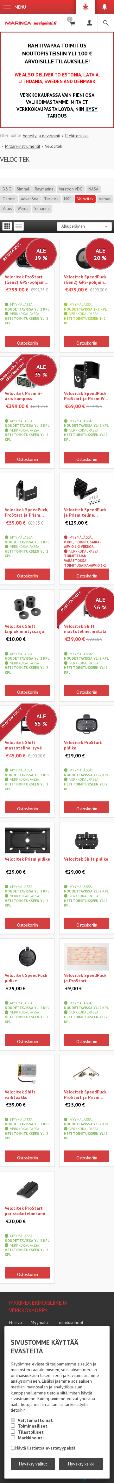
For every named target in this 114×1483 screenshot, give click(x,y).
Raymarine (44, 189)
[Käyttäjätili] (89, 23)
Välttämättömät (35, 1420)
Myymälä (39, 1322)
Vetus (7, 208)
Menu (20, 7)
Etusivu (15, 1322)
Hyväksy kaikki (81, 1464)
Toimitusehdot (70, 1322)
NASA (93, 189)
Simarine (42, 208)
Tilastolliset (31, 1432)
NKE (68, 199)
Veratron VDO (71, 189)
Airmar (105, 199)
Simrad (23, 189)
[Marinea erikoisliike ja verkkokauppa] (31, 23)
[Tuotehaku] (106, 23)
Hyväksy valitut (33, 1464)
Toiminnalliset (33, 1426)
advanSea (29, 199)
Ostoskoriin (27, 343)
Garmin (9, 199)
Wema (22, 208)
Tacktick (51, 199)
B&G (7, 189)
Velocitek (85, 199)
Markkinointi (31, 1438)
